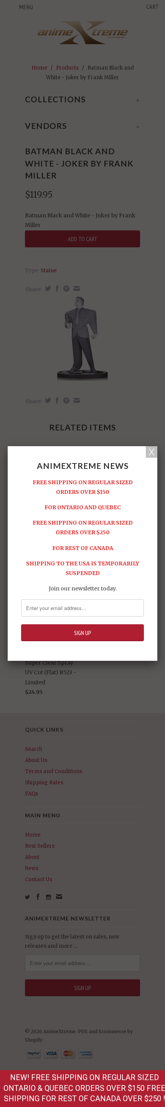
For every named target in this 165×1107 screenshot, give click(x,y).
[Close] (151, 452)
